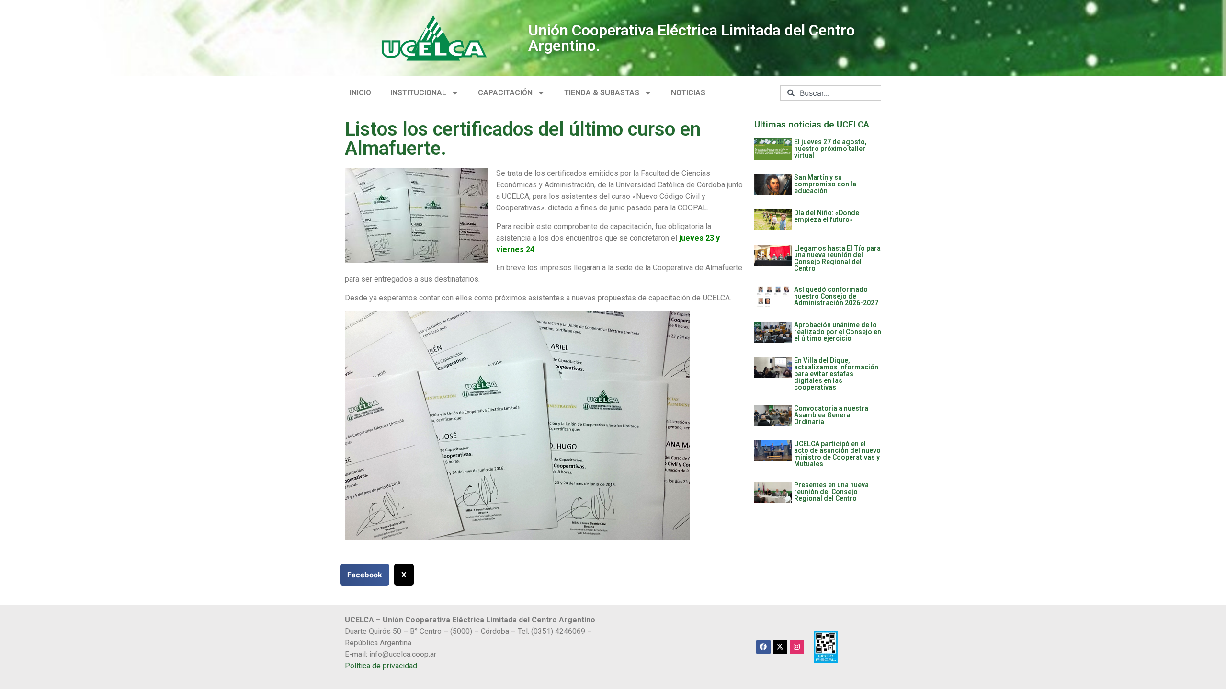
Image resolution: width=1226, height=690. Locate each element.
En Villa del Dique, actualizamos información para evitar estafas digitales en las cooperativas (836, 373)
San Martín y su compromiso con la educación (825, 184)
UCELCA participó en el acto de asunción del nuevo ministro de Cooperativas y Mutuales (837, 454)
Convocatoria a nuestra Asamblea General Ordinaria (831, 415)
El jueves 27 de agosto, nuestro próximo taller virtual (830, 148)
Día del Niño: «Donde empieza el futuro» (826, 216)
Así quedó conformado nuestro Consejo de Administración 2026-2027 (836, 296)
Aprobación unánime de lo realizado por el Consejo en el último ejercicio (837, 331)
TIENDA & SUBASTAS (601, 92)
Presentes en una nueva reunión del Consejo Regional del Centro (831, 491)
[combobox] (830, 93)
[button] (364, 575)
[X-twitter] (780, 647)
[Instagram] (797, 647)
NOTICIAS (688, 92)
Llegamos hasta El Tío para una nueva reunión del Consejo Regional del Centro (837, 258)
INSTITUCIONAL (418, 92)
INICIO (360, 92)
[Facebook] (763, 647)
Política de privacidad (381, 665)
